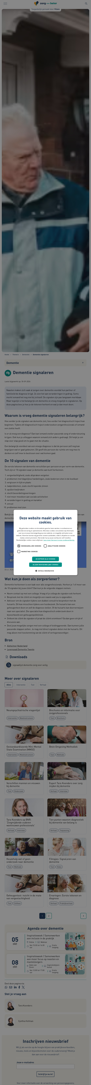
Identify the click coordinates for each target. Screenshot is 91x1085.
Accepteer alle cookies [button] (45, 559)
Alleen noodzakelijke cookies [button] (45, 565)
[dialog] (45, 542)
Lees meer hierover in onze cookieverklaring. (59, 540)
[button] (45, 570)
